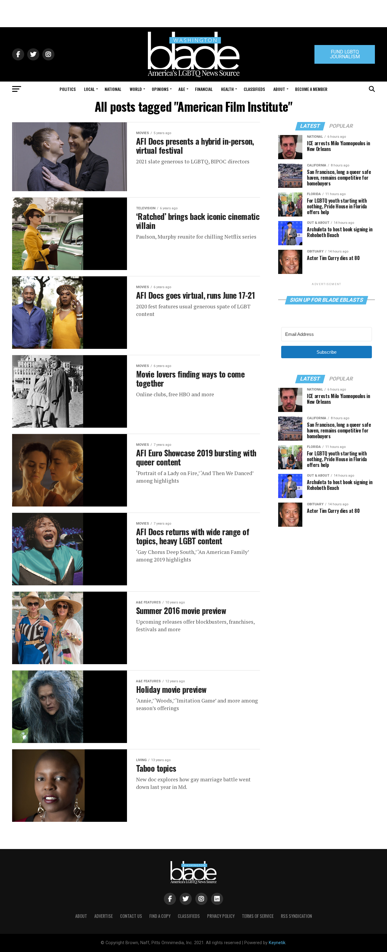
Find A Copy (160, 916)
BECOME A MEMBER (311, 89)
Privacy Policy (221, 916)
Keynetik (277, 942)
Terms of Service (258, 916)
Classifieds (254, 89)
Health (227, 89)
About (279, 89)
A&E (181, 89)
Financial (204, 89)
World (136, 89)
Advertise (103, 916)
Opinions (160, 89)
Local (89, 89)
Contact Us (131, 916)
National (113, 89)
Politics (68, 89)
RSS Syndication (296, 916)
